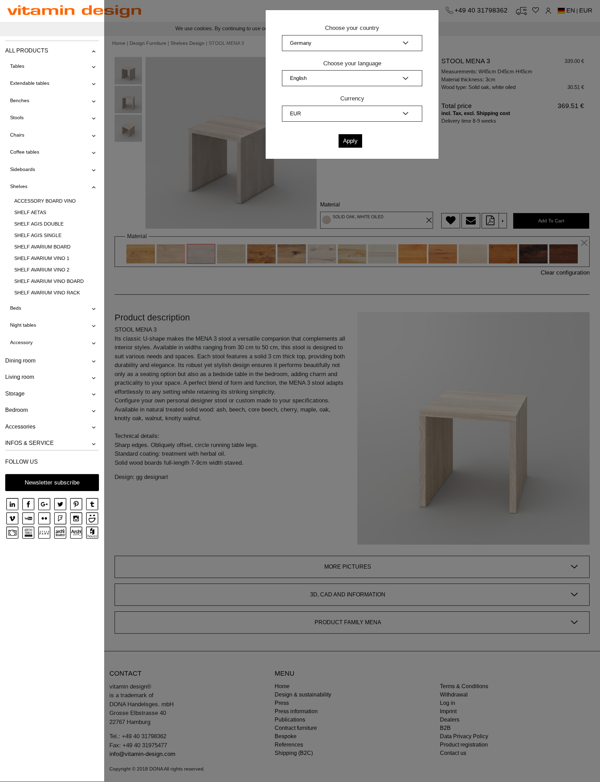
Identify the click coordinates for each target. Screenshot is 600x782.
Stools (17, 117)
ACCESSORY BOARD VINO (45, 201)
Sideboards (22, 169)
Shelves (18, 186)
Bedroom (16, 410)
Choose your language (352, 63)
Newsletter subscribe (52, 482)
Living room (19, 377)
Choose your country (352, 28)
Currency (352, 98)
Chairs (17, 135)
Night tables (23, 325)
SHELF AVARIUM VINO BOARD (49, 281)
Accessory (21, 342)
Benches (19, 100)
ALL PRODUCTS (26, 51)
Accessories (20, 427)
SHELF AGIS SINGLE (37, 235)
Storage (15, 394)
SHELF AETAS (30, 212)
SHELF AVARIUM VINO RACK (47, 292)
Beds (15, 308)
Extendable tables (29, 83)
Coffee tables (24, 152)
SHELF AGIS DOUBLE (39, 224)
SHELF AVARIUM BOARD (42, 247)
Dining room (20, 361)
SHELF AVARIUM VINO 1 (41, 258)
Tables (17, 66)
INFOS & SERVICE (29, 443)
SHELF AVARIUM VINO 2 (41, 269)
